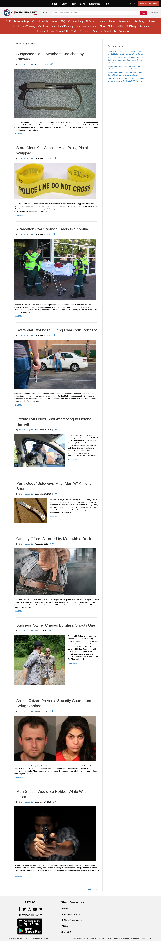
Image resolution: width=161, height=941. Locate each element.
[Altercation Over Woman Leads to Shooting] (55, 269)
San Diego (140, 21)
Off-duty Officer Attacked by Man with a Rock (53, 539)
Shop (55, 3)
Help (106, 3)
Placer (112, 21)
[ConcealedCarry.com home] (20, 13)
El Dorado (91, 21)
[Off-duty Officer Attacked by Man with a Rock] (55, 572)
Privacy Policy (107, 938)
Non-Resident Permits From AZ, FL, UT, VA (54, 31)
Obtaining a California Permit (95, 31)
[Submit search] (143, 13)
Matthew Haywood (87, 26)
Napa (102, 21)
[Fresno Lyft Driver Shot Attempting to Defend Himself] (39, 451)
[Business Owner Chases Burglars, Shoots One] (39, 660)
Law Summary (121, 31)
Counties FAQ (75, 21)
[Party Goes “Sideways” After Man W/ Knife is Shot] (30, 510)
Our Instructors (46, 26)
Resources (94, 3)
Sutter (152, 21)
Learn (64, 3)
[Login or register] (130, 4)
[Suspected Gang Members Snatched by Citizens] (55, 93)
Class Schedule (40, 21)
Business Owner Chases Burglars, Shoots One (55, 625)
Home (67, 909)
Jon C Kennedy (65, 26)
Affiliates (151, 938)
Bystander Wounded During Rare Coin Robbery (56, 330)
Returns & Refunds (121, 938)
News (54, 21)
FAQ (63, 21)
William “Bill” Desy (126, 26)
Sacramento (124, 21)
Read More (18, 134)
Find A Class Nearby (72, 920)
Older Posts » (92, 889)
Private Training (26, 26)
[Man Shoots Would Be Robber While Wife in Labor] (55, 833)
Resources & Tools (72, 914)
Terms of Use (94, 938)
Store (66, 926)
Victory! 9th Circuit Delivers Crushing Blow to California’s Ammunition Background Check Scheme (125, 60)
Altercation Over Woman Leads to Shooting (52, 229)
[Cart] (135, 4)
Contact (67, 932)
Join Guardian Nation (148, 4)
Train (73, 3)
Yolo (13, 26)
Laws (82, 3)
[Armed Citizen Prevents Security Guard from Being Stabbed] (55, 738)
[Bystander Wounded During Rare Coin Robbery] (55, 364)
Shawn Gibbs (107, 26)
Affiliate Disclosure (80, 938)
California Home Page (17, 21)
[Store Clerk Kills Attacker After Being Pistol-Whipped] (55, 181)
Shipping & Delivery (138, 938)
